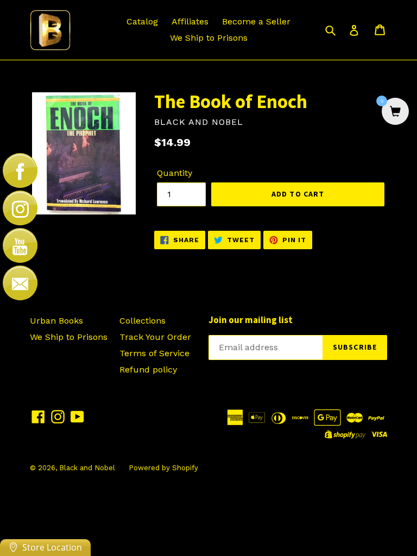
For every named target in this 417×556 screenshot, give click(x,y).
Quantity (174, 173)
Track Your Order (155, 337)
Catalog (142, 21)
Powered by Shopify (163, 468)
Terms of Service (154, 353)
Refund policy (148, 369)
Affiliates (190, 21)
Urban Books (56, 320)
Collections (142, 320)
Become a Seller (256, 21)
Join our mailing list (250, 319)
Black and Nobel (87, 468)
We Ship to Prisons (209, 38)
